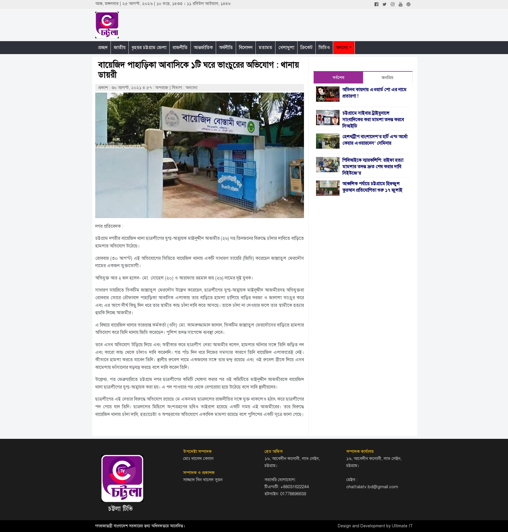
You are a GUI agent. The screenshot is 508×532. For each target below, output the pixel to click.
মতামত (265, 48)
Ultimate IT (402, 525)
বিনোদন (246, 48)
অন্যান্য (342, 48)
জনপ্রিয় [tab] (387, 77)
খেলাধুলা (286, 48)
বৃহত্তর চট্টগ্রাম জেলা (149, 48)
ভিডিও (324, 48)
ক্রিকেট (306, 48)
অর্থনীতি (226, 48)
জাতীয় (120, 48)
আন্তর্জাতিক (203, 48)
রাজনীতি (180, 48)
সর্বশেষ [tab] (338, 77)
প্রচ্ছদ (103, 48)
